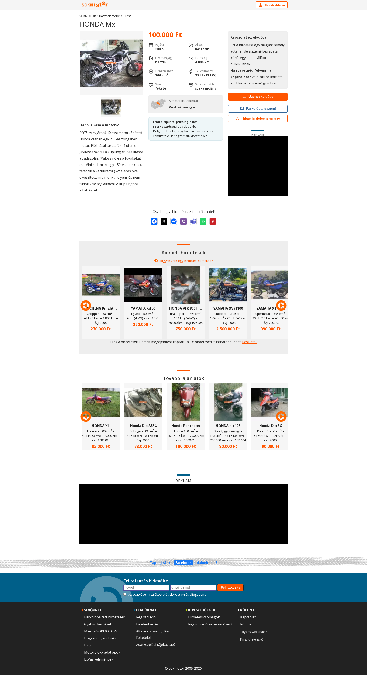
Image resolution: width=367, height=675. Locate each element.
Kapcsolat (248, 617)
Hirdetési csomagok (204, 617)
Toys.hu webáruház (253, 632)
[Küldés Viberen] (183, 221)
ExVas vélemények (98, 659)
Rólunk (245, 624)
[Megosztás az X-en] (164, 221)
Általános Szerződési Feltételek (152, 634)
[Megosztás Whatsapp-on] (203, 221)
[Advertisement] (258, 166)
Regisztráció (146, 617)
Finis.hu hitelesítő (251, 639)
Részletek (249, 342)
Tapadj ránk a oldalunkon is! (183, 562)
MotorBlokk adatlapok (102, 652)
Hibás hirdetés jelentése (260, 118)
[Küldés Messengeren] (173, 221)
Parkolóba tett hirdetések (104, 617)
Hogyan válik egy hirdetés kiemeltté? (186, 260)
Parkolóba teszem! (261, 108)
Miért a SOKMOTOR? (100, 631)
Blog (88, 645)
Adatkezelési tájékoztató (155, 644)
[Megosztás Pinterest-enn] (212, 221)
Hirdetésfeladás (274, 5)
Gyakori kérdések (98, 624)
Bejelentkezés (147, 624)
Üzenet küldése (260, 96)
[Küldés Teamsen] (193, 221)
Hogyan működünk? (100, 638)
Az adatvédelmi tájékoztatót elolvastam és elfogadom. (167, 594)
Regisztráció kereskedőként (210, 624)
